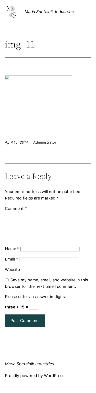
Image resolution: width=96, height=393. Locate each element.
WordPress (54, 375)
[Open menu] (88, 12)
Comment (16, 208)
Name (12, 248)
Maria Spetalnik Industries (49, 11)
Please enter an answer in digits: (35, 296)
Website (12, 269)
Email (11, 259)
